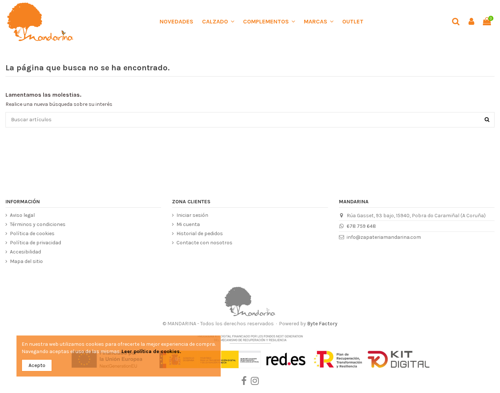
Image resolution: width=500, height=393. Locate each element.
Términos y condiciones (38, 224)
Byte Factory (322, 323)
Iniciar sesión (192, 215)
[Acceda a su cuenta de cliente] (471, 21)
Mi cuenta (188, 224)
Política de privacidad (35, 243)
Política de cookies (32, 233)
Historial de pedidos (199, 233)
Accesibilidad (25, 252)
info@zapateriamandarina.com (384, 237)
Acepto (37, 365)
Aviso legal (22, 215)
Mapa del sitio (26, 261)
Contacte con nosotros (204, 243)
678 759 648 (361, 226)
